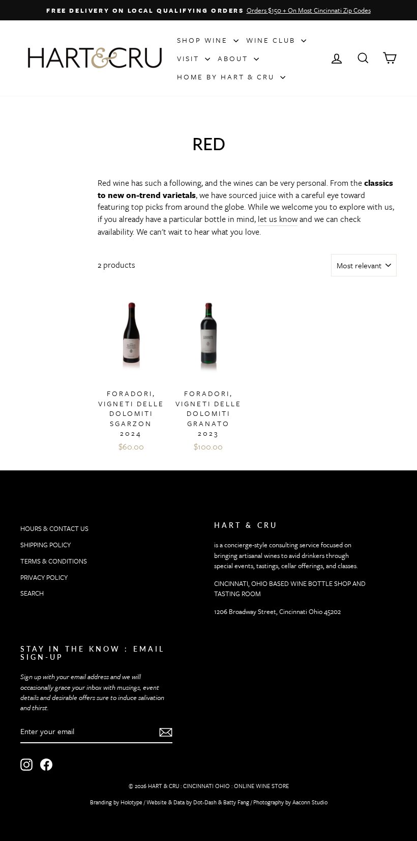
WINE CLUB (272, 40)
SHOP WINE (204, 40)
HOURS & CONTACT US (54, 528)
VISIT (189, 58)
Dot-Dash (205, 802)
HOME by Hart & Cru (227, 76)
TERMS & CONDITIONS (53, 561)
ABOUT (234, 58)
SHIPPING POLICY (45, 545)
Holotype (131, 802)
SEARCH (32, 593)
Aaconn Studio (309, 802)
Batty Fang (236, 802)
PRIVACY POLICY (44, 577)
